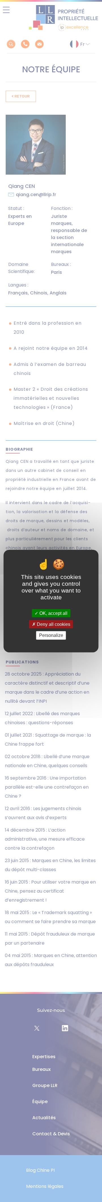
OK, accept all (52, 613)
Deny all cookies (53, 624)
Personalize (51, 635)
